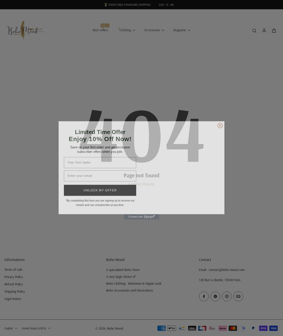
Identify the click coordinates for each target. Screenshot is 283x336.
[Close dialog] (220, 123)
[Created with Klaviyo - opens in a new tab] (141, 214)
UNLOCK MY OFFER (100, 188)
